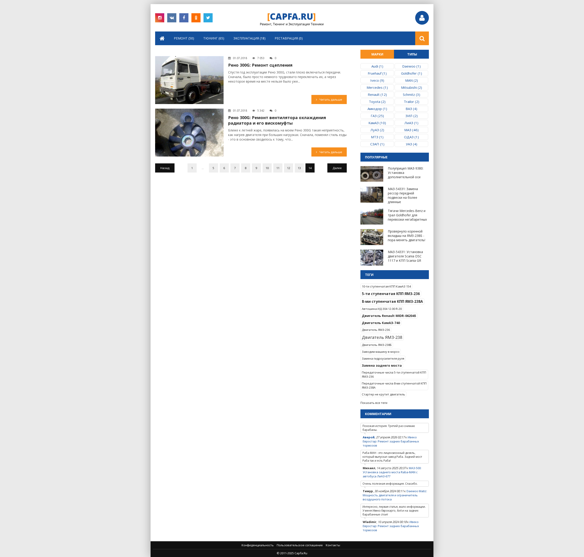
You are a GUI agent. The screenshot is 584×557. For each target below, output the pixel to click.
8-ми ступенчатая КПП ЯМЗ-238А (392, 301)
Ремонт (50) (184, 38)
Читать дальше (330, 99)
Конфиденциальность (258, 545)
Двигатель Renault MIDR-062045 (389, 316)
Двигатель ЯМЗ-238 (382, 337)
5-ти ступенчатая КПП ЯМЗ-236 (391, 293)
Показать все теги (373, 403)
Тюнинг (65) (213, 38)
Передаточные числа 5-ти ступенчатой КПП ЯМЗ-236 (394, 374)
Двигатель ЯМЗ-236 (376, 330)
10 (267, 168)
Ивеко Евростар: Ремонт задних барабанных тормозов (391, 441)
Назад (164, 168)
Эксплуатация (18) (249, 38)
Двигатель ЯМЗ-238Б (377, 345)
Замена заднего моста (382, 365)
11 (277, 168)
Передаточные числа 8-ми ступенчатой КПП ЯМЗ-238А (394, 385)
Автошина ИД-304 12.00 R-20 (382, 309)
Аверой (369, 437)
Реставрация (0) (289, 38)
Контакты (333, 545)
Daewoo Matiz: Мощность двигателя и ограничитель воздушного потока (395, 495)
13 (299, 168)
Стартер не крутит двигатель (383, 394)
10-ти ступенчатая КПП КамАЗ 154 (386, 286)
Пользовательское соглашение (300, 545)
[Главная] (162, 38)
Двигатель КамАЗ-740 (381, 323)
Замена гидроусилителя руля (383, 358)
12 (288, 168)
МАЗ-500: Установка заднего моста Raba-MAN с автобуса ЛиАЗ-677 (392, 472)
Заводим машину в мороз (380, 352)
